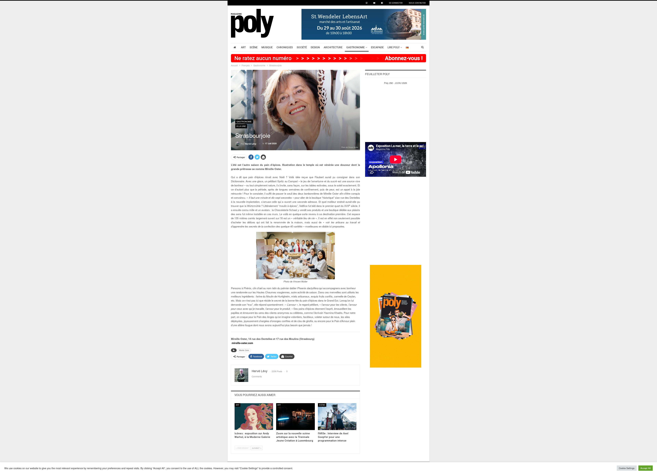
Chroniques (284, 47)
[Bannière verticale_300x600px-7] (395, 316)
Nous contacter (417, 3)
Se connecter (396, 3)
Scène (253, 47)
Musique (267, 47)
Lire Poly (394, 47)
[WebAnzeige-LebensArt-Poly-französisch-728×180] (363, 23)
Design (315, 47)
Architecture (333, 47)
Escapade (377, 47)
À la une (241, 126)
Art (243, 47)
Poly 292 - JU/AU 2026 (395, 83)
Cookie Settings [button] (627, 468)
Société (302, 47)
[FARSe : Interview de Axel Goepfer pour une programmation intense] (337, 416)
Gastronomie (355, 47)
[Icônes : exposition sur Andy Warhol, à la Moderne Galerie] (254, 416)
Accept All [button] (645, 468)
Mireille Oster (244, 350)
